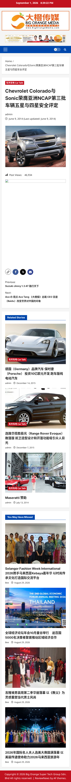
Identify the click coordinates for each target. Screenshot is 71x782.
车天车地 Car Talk (14, 82)
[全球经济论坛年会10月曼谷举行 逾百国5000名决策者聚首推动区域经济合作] (35, 608)
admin (9, 114)
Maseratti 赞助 (16, 498)
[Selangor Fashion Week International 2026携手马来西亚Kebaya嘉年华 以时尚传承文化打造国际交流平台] (35, 543)
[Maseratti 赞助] (35, 473)
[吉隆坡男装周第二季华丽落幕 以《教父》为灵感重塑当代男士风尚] (35, 667)
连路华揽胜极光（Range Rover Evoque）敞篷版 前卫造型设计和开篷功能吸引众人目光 (35, 438)
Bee (7, 582)
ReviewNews (42, 778)
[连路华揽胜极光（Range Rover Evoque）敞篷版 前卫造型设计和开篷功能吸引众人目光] (35, 408)
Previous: (23, 284)
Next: (31, 296)
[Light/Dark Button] (57, 49)
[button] (5, 49)
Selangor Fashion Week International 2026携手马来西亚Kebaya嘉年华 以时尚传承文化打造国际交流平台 (35, 573)
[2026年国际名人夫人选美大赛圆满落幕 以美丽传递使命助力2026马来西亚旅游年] (35, 727)
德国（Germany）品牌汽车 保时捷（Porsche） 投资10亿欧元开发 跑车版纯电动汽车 (34, 373)
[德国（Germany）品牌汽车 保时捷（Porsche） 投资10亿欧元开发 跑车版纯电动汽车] (35, 344)
